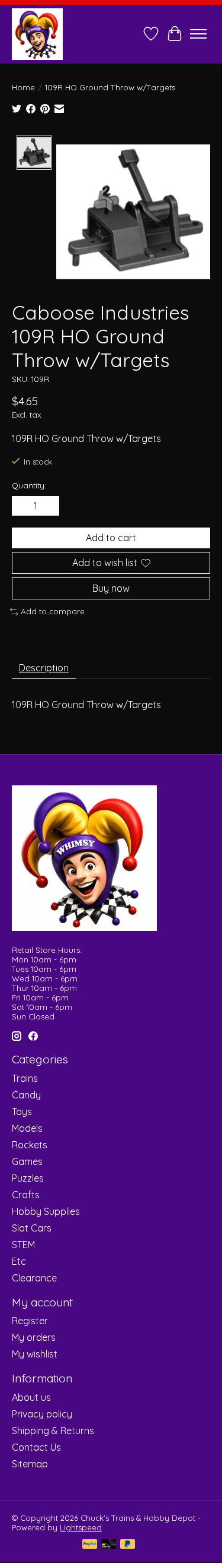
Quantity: (29, 485)
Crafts (26, 1195)
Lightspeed (81, 1527)
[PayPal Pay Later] (128, 1545)
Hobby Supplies (46, 1211)
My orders (34, 1337)
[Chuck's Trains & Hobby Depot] (37, 33)
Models (27, 1128)
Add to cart (111, 538)
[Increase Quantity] (48, 505)
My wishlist (34, 1354)
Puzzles (28, 1178)
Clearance (34, 1278)
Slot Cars (32, 1228)
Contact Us (36, 1447)
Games (27, 1161)
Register (30, 1321)
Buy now (111, 588)
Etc (19, 1261)
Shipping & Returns (53, 1430)
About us (31, 1397)
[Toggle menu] (198, 34)
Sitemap (30, 1464)
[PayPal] (90, 1545)
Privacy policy (42, 1414)
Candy (26, 1095)
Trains (25, 1078)
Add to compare (53, 611)
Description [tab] (44, 668)
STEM (23, 1245)
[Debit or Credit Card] (109, 1545)
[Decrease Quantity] (23, 505)
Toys (22, 1111)
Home (23, 87)
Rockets (29, 1145)
